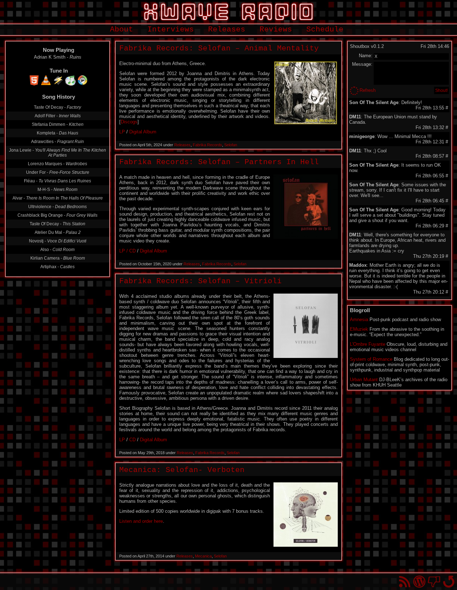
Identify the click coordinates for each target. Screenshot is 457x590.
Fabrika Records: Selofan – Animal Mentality (219, 48)
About (121, 29)
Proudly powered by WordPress (419, 581)
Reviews (276, 29)
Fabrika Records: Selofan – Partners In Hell (219, 162)
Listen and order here (141, 521)
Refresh (368, 90)
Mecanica (203, 556)
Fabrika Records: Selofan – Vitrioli (200, 281)
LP (122, 131)
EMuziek (359, 329)
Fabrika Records (207, 145)
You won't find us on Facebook (434, 581)
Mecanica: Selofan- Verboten (182, 470)
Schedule (324, 29)
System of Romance (371, 359)
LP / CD (127, 251)
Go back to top (448, 581)
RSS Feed (404, 581)
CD (132, 439)
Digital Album (142, 131)
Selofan (230, 145)
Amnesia (359, 319)
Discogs (129, 121)
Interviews (170, 29)
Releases (226, 29)
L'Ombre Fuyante (367, 344)
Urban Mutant (364, 379)
